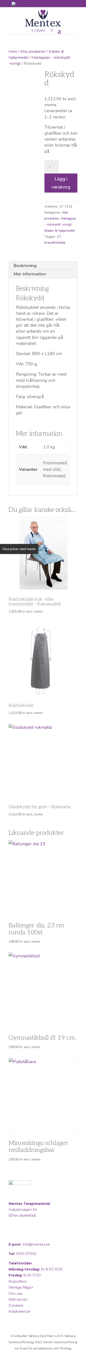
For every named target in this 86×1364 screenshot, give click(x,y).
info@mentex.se (36, 1244)
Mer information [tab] (30, 274)
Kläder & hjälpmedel (59, 230)
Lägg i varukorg (61, 183)
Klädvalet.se (19, 1311)
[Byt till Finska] (19, 4)
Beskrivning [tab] (25, 265)
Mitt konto (18, 1299)
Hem (13, 51)
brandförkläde (54, 242)
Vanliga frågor (21, 1287)
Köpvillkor (18, 1281)
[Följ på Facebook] (13, 1235)
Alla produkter (33, 51)
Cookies (16, 1305)
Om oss (15, 1293)
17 (59, 236)
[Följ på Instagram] (25, 1235)
